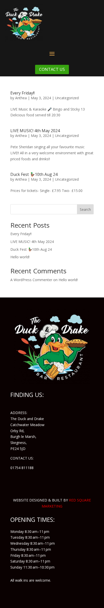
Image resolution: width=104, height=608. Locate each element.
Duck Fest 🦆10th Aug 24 (34, 174)
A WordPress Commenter (31, 279)
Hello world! (20, 257)
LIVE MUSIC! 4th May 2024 (35, 130)
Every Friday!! (22, 93)
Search (85, 209)
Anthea (21, 97)
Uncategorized (67, 97)
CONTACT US (52, 69)
